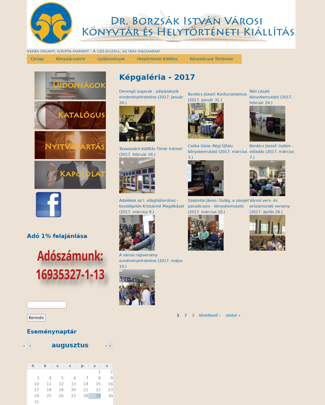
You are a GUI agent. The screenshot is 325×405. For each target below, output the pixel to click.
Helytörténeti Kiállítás (155, 59)
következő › (210, 315)
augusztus (70, 345)
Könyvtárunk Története (209, 59)
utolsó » (233, 315)
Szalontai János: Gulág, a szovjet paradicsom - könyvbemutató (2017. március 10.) (218, 206)
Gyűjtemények (109, 59)
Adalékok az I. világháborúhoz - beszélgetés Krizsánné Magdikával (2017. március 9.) (151, 206)
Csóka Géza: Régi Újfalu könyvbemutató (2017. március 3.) (217, 152)
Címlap (35, 59)
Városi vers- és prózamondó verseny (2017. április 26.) (270, 206)
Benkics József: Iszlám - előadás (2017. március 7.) (272, 152)
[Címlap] (161, 24)
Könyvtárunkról (68, 59)
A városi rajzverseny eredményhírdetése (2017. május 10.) (150, 261)
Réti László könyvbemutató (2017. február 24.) (271, 97)
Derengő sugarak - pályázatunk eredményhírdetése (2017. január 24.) (151, 97)
